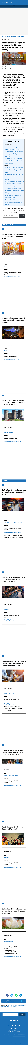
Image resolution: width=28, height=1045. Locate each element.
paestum (15, 1006)
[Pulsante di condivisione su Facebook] (7, 995)
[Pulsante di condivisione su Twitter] (11, 995)
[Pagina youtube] (19, 1025)
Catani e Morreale (14, 1034)
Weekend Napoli (6, 38)
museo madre (9, 1006)
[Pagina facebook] (8, 1025)
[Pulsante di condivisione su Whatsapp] (16, 995)
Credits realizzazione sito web (19, 1036)
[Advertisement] (14, 21)
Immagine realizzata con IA (8, 66)
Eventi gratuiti (10, 1005)
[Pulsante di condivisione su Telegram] (20, 995)
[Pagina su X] (16, 1025)
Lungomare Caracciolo (18, 1005)
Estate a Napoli (15, 36)
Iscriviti (22, 215)
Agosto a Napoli (6, 36)
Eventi (22, 36)
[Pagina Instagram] (12, 1025)
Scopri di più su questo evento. (12, 276)
